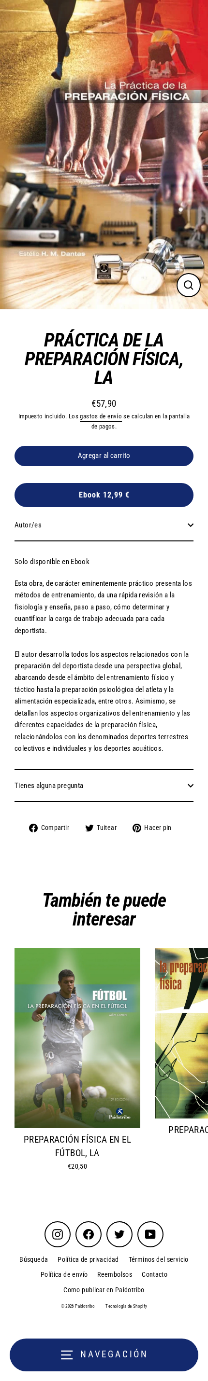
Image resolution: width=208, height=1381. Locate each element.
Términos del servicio (159, 1259)
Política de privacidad (88, 1259)
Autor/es (28, 525)
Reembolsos (114, 1274)
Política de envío (64, 1274)
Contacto (154, 1274)
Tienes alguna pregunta (49, 785)
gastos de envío (101, 416)
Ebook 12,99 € (104, 494)
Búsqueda (33, 1259)
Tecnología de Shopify (126, 1306)
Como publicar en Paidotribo (103, 1290)
